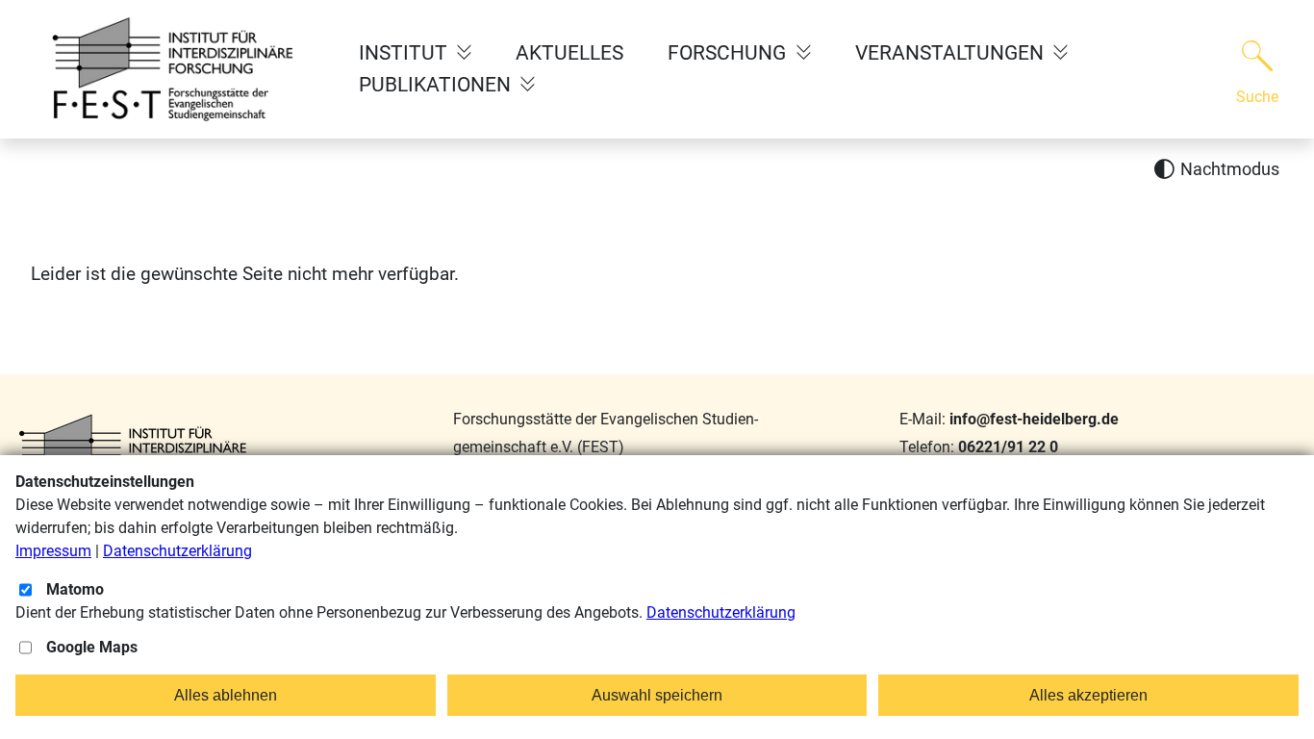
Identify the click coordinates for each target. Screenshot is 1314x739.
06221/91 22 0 (1008, 447)
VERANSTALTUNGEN (952, 52)
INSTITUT (405, 52)
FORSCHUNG (729, 52)
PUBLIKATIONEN (437, 84)
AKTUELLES (569, 52)
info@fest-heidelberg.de (1034, 419)
